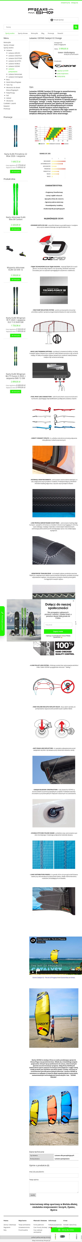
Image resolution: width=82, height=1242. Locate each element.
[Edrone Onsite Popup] (41, 621)
